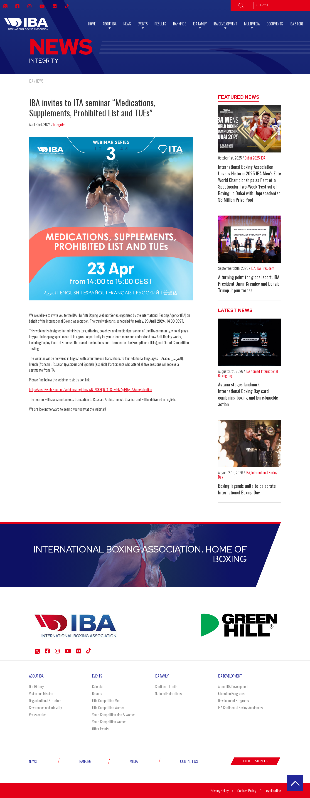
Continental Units (166, 686)
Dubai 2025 (252, 158)
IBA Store (296, 24)
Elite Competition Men (106, 700)
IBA (263, 158)
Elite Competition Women (108, 707)
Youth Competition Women (109, 721)
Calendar (98, 686)
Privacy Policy (220, 790)
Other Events (100, 729)
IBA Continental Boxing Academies (240, 707)
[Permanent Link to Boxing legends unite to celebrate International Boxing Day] (249, 443)
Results (160, 24)
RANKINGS (179, 24)
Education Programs (231, 693)
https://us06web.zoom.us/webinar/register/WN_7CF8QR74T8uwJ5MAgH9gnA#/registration (90, 389)
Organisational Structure (45, 700)
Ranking (85, 761)
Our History (36, 686)
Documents (275, 24)
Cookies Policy (246, 790)
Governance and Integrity (45, 707)
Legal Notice (273, 790)
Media (134, 761)
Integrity (58, 124)
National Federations (168, 693)
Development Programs (233, 700)
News (127, 24)
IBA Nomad (253, 371)
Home (92, 24)
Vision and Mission (41, 693)
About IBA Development (233, 686)
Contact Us (189, 761)
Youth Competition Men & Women (113, 714)
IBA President (265, 268)
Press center (37, 714)
